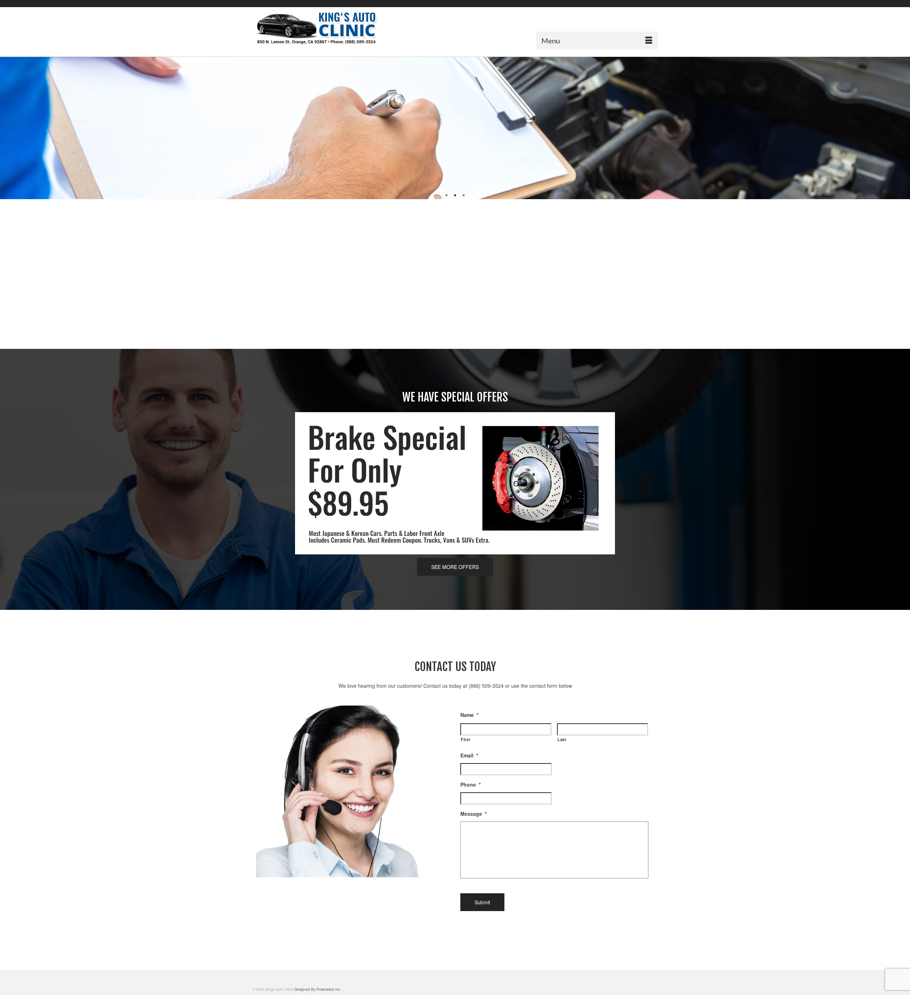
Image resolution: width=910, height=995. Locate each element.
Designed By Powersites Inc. (317, 989)
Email (469, 755)
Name (469, 715)
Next (901, 128)
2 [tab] (455, 195)
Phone (470, 784)
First (465, 739)
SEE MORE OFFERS (455, 566)
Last (562, 739)
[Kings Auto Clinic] (316, 28)
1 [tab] (446, 195)
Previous (8, 128)
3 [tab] (463, 195)
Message (473, 813)
